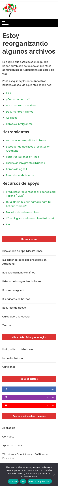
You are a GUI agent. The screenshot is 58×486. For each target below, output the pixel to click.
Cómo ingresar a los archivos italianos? (30, 218)
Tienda (6, 325)
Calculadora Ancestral (16, 316)
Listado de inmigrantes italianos (25, 163)
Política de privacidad (39, 481)
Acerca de (8, 428)
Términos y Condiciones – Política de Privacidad (25, 456)
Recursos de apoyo (14, 308)
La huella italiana (12, 358)
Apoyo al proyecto (14, 445)
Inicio (9, 93)
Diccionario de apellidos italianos (26, 140)
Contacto (8, 436)
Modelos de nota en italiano (23, 212)
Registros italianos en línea (22, 157)
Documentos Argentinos (21, 105)
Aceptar (13, 481)
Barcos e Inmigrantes (19, 124)
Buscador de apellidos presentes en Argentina (24, 262)
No (23, 481)
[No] (54, 474)
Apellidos (11, 118)
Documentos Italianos (19, 111)
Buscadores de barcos (20, 175)
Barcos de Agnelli (16, 169)
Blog (8, 224)
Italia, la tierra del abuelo (17, 349)
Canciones (8, 367)
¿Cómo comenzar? (18, 99)
